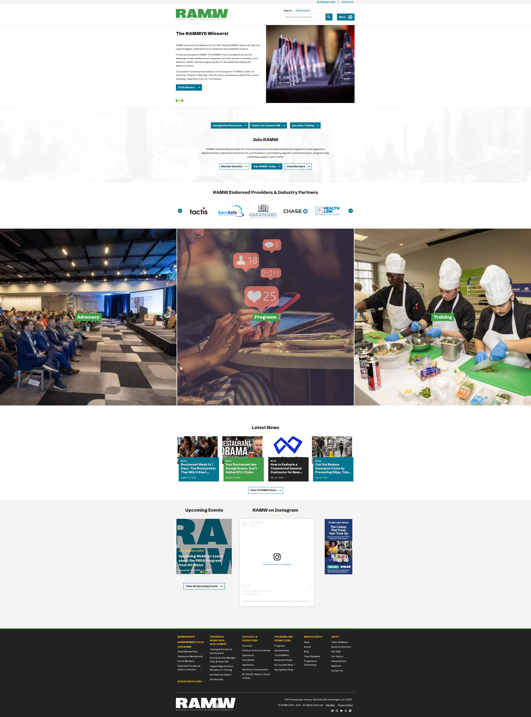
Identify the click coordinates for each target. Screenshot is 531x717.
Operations (248, 655)
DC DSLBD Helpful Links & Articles (256, 676)
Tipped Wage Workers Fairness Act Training (221, 668)
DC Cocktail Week (283, 664)
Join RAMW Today (264, 166)
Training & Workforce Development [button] (218, 640)
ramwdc (302, 601)
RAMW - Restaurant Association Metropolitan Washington (268, 601)
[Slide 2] (182, 100)
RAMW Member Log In (191, 642)
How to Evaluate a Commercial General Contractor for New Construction (286, 468)
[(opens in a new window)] (338, 546)
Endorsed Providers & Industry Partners (189, 668)
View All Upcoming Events (202, 586)
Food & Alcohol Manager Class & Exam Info (223, 659)
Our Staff (336, 651)
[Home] (202, 14)
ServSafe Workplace (220, 674)
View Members (296, 166)
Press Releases (312, 656)
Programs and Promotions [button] (283, 638)
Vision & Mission (339, 642)
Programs (279, 645)
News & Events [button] (313, 636)
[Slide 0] (177, 100)
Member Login (328, 1)
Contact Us (347, 1)
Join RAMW (184, 646)
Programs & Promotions (310, 663)
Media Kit (336, 666)
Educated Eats (281, 650)
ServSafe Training (303, 125)
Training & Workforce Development (221, 651)
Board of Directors (341, 646)
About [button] (335, 636)
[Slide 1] (179, 100)
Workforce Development (255, 669)
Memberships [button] (186, 636)
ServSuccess (216, 679)
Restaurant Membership (190, 656)
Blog (306, 651)
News (307, 642)
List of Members (186, 661)
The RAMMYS (281, 655)
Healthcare (248, 664)
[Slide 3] (207, 571)
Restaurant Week (283, 660)
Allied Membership (187, 651)
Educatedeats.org (189, 681)
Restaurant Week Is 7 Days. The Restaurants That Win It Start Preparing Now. (198, 468)
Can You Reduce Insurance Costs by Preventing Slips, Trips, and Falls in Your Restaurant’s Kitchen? (333, 468)
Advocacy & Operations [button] (249, 638)
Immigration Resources (227, 125)
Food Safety (248, 660)
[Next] (351, 211)
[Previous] (180, 211)
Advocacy (247, 645)
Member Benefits (232, 166)
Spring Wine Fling (283, 669)
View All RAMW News (263, 490)
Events (307, 646)
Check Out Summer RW (266, 125)
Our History (337, 656)
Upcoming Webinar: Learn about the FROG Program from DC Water (201, 560)
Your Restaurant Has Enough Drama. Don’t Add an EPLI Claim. (241, 468)
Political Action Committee (256, 650)
